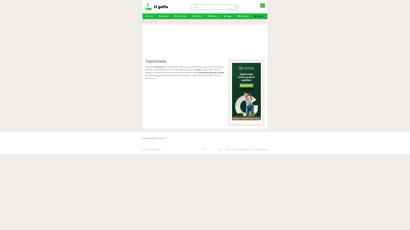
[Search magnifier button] (236, 6)
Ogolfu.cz (146, 149)
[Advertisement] (205, 43)
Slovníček (244, 16)
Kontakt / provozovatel (259, 149)
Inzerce (227, 149)
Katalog (260, 16)
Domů (150, 16)
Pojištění (214, 16)
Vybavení (164, 16)
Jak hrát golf (182, 16)
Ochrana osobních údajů (241, 149)
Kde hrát (198, 16)
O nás (220, 149)
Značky (229, 16)
